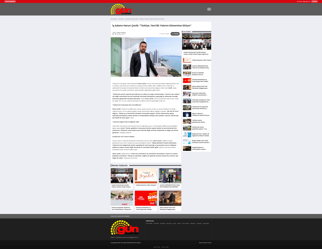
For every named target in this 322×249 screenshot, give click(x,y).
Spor (174, 223)
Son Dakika (149, 223)
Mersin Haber (157, 247)
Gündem (163, 223)
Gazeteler (206, 223)
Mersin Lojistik (165, 247)
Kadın (179, 223)
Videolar (192, 223)
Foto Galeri (185, 223)
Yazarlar (199, 223)
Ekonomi (169, 223)
